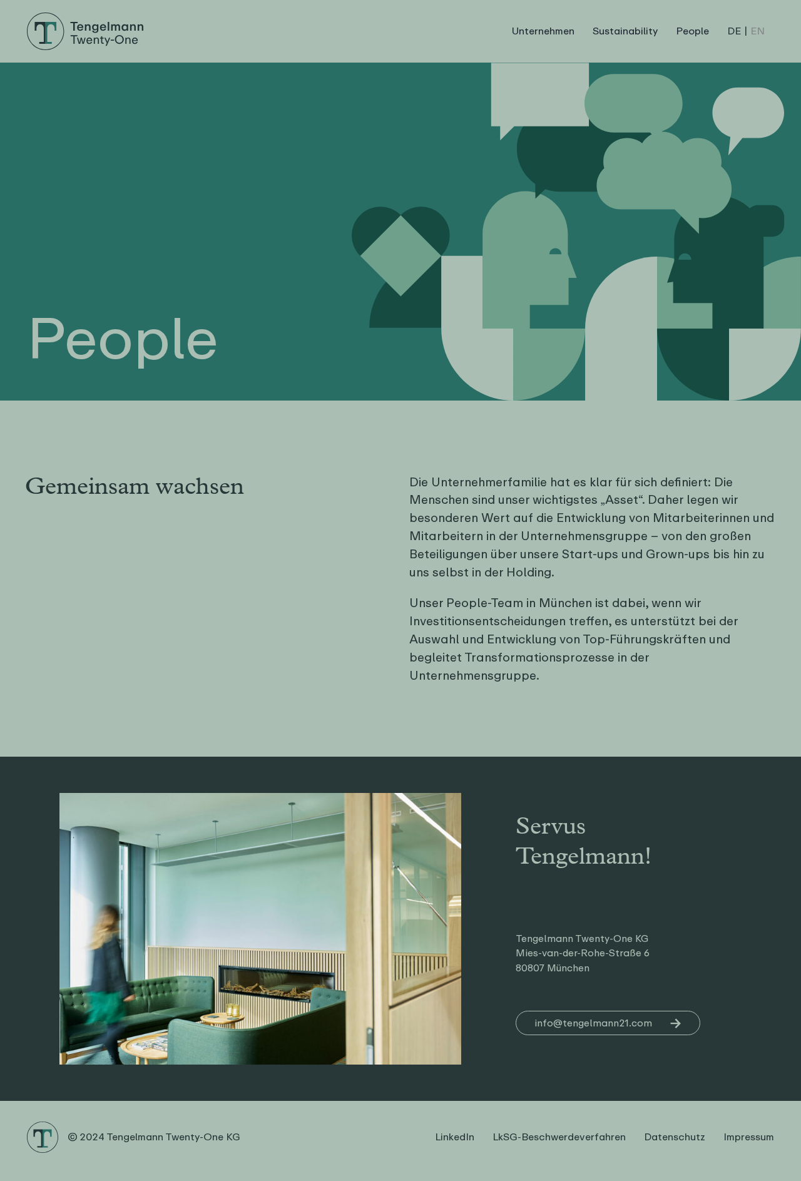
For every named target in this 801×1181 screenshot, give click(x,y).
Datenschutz (674, 1137)
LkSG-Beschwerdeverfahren (559, 1137)
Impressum (748, 1137)
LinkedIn (454, 1137)
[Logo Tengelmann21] (85, 17)
